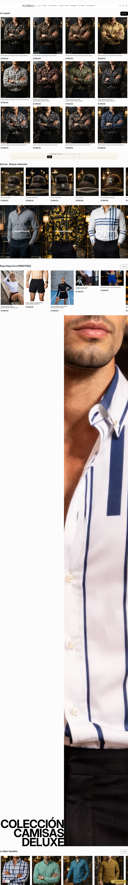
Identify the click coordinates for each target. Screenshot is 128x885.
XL (65, 156)
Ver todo (124, 13)
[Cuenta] (123, 5)
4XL (79, 156)
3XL (74, 156)
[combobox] (6, 881)
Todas (49, 156)
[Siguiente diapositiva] (126, 184)
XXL (70, 156)
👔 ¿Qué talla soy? (119, 881)
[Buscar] (120, 5)
